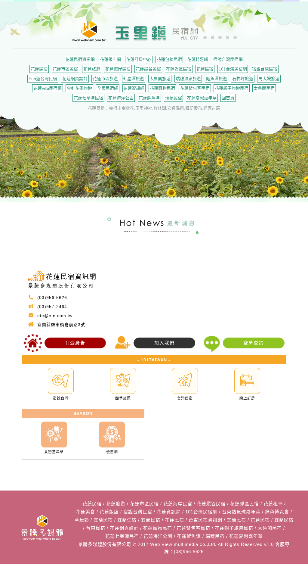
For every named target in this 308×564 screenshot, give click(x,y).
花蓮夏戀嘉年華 (202, 97)
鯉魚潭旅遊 (216, 78)
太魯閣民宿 (264, 88)
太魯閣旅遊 (160, 78)
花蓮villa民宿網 (47, 88)
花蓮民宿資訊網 (80, 59)
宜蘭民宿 (103, 519)
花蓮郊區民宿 (178, 69)
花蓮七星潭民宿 (88, 97)
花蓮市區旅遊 (105, 78)
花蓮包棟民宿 (169, 59)
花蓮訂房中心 (138, 59)
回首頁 (228, 97)
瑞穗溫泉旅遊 (188, 78)
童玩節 (82, 519)
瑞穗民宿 (173, 97)
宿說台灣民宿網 (228, 59)
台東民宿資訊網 (205, 519)
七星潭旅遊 (133, 78)
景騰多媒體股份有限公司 (104, 544)
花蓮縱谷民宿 (148, 69)
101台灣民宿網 (233, 69)
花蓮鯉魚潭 (149, 97)
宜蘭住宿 (127, 519)
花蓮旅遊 (91, 69)
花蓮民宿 (39, 69)
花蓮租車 (273, 503)
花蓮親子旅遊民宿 (231, 88)
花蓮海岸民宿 (118, 69)
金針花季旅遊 (79, 88)
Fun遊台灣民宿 (43, 78)
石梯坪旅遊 (242, 78)
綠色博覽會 (277, 511)
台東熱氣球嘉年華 (241, 511)
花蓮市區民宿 (65, 69)
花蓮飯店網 (110, 59)
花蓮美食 (85, 511)
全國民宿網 (107, 88)
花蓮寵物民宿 (162, 88)
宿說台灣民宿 (264, 69)
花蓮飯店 (109, 511)
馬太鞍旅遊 (268, 78)
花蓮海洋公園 (121, 97)
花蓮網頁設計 (75, 78)
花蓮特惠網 (197, 59)
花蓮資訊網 (133, 88)
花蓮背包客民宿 (195, 88)
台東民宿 (95, 528)
